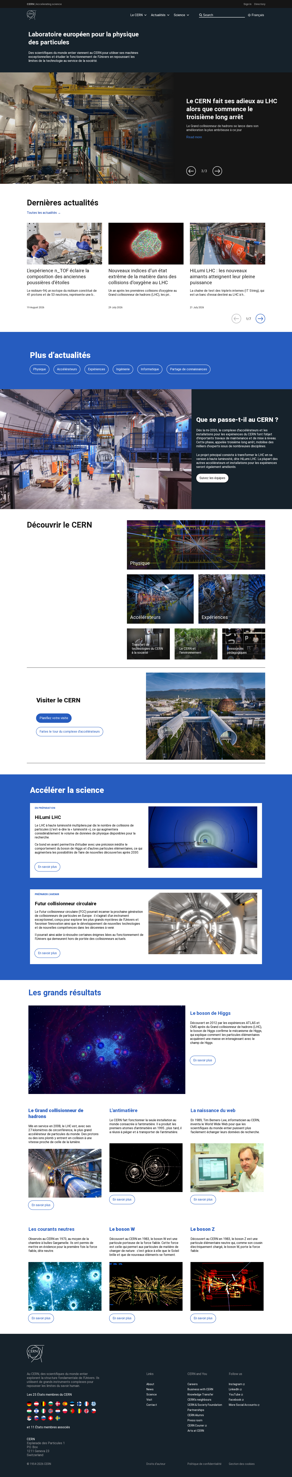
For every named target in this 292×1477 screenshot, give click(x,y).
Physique (39, 369)
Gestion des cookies (242, 1463)
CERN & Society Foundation (205, 1404)
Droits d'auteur (155, 1463)
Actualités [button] (158, 15)
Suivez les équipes (212, 478)
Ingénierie (123, 369)
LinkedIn (234, 1389)
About (150, 1384)
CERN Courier (196, 1425)
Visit (149, 1399)
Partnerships (196, 1410)
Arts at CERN (196, 1430)
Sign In (247, 4)
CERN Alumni (196, 1415)
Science (151, 1394)
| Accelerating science (44, 4)
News (150, 1389)
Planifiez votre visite (54, 718)
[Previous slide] (191, 171)
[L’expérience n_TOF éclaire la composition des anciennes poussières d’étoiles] (64, 266)
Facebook (235, 1399)
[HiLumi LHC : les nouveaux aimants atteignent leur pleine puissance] (227, 266)
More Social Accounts (243, 1404)
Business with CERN (200, 1389)
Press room (195, 1420)
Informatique (150, 369)
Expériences (96, 369)
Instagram (236, 1384)
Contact (151, 1404)
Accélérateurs (67, 369)
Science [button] (179, 15)
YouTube (235, 1394)
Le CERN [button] (136, 15)
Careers (193, 1384)
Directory (259, 4)
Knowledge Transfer (200, 1394)
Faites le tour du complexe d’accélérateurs (70, 731)
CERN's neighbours (199, 1399)
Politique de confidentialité (204, 1463)
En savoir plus (47, 867)
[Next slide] (217, 171)
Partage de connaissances (188, 369)
